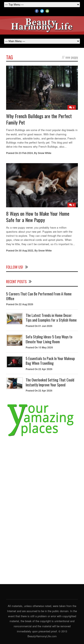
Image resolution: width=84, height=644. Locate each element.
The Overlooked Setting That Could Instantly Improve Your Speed (50, 382)
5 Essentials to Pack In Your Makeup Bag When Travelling (50, 361)
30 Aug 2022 (26, 250)
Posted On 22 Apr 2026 (39, 369)
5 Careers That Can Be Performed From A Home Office (39, 296)
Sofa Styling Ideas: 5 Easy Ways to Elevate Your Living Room (49, 339)
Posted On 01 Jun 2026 (39, 326)
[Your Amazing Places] (42, 436)
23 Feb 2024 (26, 153)
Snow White (44, 153)
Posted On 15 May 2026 (39, 347)
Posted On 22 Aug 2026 (19, 304)
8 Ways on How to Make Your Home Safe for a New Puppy (37, 216)
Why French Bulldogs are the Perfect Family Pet (39, 119)
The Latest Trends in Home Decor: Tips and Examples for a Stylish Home (51, 318)
